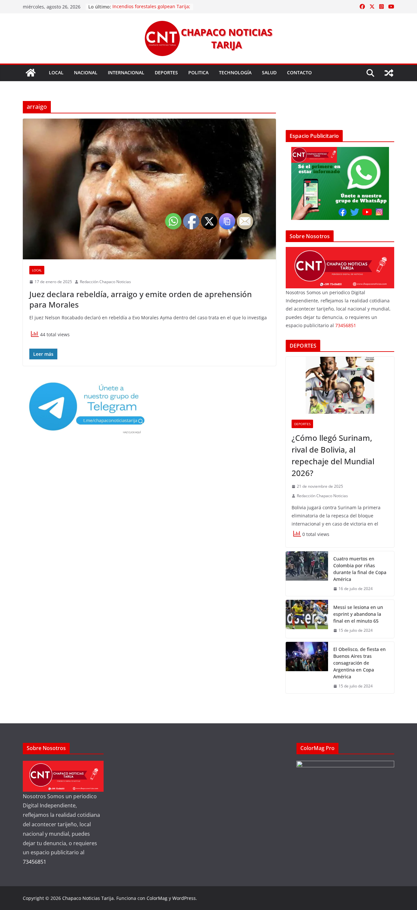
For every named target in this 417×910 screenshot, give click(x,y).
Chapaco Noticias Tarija (88, 898)
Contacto (299, 72)
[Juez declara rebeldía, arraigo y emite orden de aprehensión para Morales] (149, 189)
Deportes (166, 72)
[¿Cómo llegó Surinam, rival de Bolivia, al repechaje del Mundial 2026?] (340, 385)
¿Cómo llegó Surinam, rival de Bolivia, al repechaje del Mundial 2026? (333, 455)
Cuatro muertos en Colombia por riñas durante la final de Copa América (359, 569)
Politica (198, 72)
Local (56, 72)
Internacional (126, 72)
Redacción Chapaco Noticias (105, 281)
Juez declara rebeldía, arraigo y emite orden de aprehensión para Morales (140, 299)
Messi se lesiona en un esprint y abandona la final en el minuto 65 (358, 614)
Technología (235, 72)
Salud (269, 72)
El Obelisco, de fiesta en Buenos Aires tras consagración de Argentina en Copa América (359, 663)
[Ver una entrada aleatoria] (389, 73)
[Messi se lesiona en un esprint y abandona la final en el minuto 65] (307, 619)
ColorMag (157, 898)
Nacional (85, 72)
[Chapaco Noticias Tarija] (30, 72)
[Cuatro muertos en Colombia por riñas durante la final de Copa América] (307, 573)
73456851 (345, 325)
